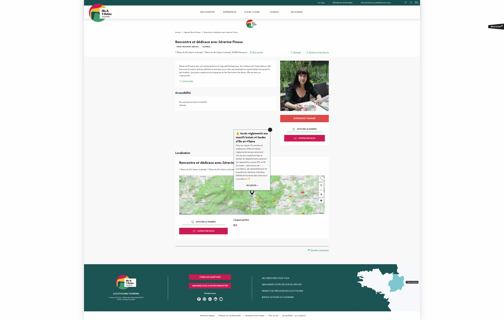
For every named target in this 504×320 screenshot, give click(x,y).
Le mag (321, 2)
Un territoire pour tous (275, 278)
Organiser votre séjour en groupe (282, 284)
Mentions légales (207, 315)
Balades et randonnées (342, 2)
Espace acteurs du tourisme (278, 297)
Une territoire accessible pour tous (376, 2)
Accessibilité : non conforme (294, 315)
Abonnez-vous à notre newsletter (210, 286)
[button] (306, 52)
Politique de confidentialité (230, 315)
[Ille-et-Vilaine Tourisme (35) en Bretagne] (252, 24)
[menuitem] (207, 12)
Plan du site (273, 315)
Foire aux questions (210, 277)
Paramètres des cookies (254, 315)
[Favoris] (411, 2)
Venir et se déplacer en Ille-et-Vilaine (282, 290)
